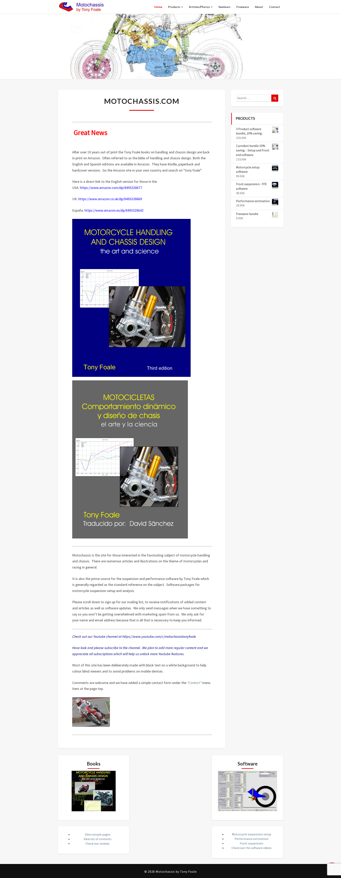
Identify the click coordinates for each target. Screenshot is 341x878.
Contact (274, 6)
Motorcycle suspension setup (251, 834)
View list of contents (97, 839)
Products (174, 6)
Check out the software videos (251, 848)
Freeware (242, 6)
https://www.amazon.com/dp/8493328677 (111, 187)
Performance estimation (251, 839)
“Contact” (194, 682)
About (259, 6)
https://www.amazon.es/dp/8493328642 (113, 210)
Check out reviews (97, 843)
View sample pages (97, 834)
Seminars (224, 6)
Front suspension (251, 843)
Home (158, 6)
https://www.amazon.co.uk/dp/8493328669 (110, 199)
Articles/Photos (200, 6)
